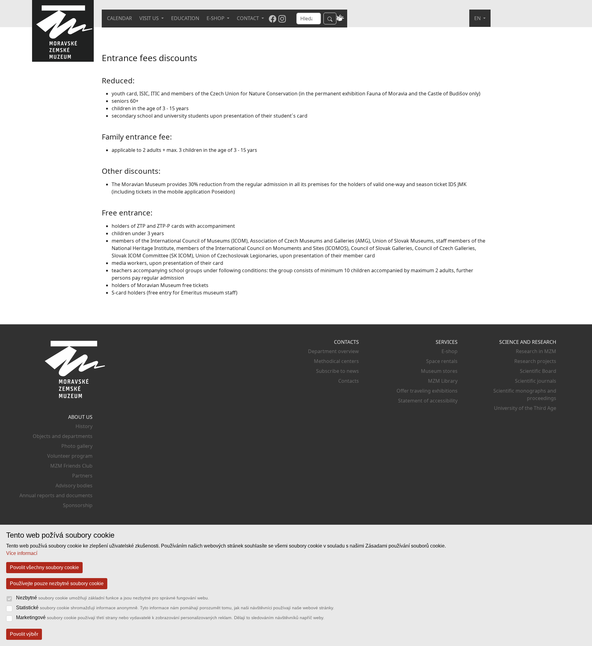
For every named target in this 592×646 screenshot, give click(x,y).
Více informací (21, 553)
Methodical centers (336, 361)
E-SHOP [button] (216, 18)
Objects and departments (62, 436)
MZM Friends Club (71, 465)
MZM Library (443, 380)
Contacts (348, 380)
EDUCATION (185, 18)
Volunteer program (69, 455)
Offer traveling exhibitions (427, 390)
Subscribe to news (337, 371)
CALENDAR (119, 18)
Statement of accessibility (428, 400)
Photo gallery (76, 446)
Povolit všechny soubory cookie (44, 567)
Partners (82, 475)
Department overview (333, 351)
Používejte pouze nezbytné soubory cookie (57, 583)
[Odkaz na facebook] (272, 18)
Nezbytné (112, 597)
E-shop (450, 351)
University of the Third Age (525, 408)
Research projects (535, 361)
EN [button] (478, 18)
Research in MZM (536, 351)
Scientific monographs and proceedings (524, 394)
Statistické (175, 607)
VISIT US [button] (149, 18)
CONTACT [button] (248, 18)
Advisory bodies (74, 485)
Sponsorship (77, 505)
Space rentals (442, 361)
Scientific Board (538, 371)
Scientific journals (535, 380)
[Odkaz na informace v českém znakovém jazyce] (340, 18)
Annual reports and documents (55, 495)
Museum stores (439, 371)
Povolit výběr (24, 634)
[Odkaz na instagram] (282, 18)
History (84, 426)
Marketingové (170, 617)
